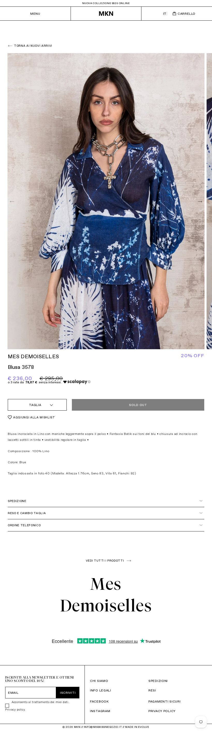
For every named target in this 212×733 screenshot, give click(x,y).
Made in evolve (137, 727)
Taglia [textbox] (35, 405)
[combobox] (37, 405)
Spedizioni (158, 681)
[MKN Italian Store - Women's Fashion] (106, 13)
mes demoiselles (33, 356)
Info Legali (100, 690)
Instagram (100, 711)
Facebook (99, 701)
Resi (152, 690)
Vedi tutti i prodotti (105, 560)
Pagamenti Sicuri (164, 701)
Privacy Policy (162, 711)
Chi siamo (99, 681)
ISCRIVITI (67, 693)
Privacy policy (15, 709)
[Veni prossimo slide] (199, 201)
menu (35, 13)
